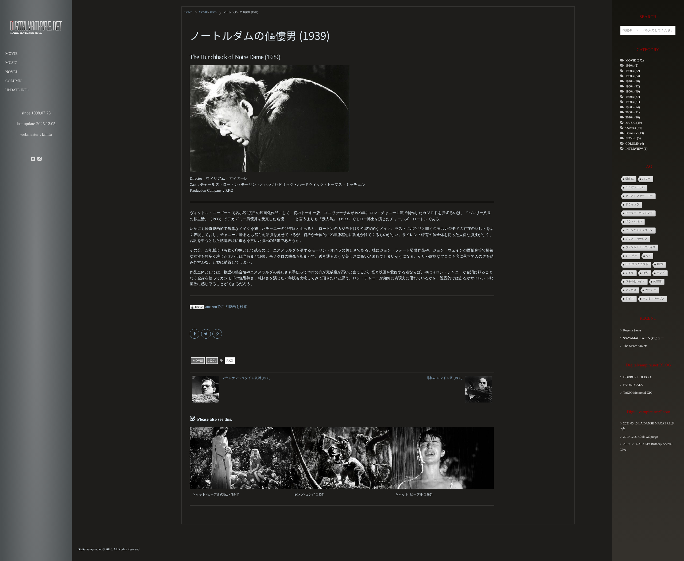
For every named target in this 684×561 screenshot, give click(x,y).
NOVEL (11, 72)
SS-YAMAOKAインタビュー (643, 338)
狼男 (645, 273)
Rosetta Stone (632, 330)
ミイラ (629, 273)
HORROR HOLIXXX (637, 377)
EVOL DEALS (633, 385)
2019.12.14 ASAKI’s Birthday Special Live (646, 446)
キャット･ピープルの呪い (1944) (215, 494)
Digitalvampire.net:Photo (648, 412)
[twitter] (33, 159)
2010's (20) (632, 117)
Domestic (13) (634, 133)
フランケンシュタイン (639, 230)
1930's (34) (632, 76)
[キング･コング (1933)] (341, 458)
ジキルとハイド (635, 281)
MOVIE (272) (634, 60)
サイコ (629, 298)
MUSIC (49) (633, 123)
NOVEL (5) (633, 138)
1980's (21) (632, 102)
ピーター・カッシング (639, 213)
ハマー (646, 178)
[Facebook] (195, 334)
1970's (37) (632, 97)
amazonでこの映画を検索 (225, 307)
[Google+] (217, 334)
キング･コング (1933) (309, 494)
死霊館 (658, 281)
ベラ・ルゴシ (633, 221)
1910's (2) (631, 65)
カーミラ (650, 290)
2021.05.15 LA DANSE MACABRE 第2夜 (647, 426)
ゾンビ (661, 273)
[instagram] (39, 159)
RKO (229, 360)
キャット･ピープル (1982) (413, 494)
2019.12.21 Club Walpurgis (640, 437)
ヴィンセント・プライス (640, 247)
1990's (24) (632, 107)
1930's (212, 360)
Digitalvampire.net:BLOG (648, 365)
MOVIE (11, 54)
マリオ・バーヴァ (653, 298)
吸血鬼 (629, 178)
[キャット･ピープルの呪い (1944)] (240, 458)
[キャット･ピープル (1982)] (443, 458)
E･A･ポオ (631, 255)
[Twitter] (206, 334)
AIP (648, 255)
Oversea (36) (633, 128)
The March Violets (635, 346)
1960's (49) (632, 91)
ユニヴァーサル (634, 187)
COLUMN (13, 81)
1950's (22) (632, 86)
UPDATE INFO (17, 90)
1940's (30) (632, 81)
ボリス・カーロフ (636, 238)
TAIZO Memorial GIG (637, 392)
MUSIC (11, 63)
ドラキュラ (632, 204)
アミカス (630, 290)
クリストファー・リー (639, 196)
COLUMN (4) (634, 143)
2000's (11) (632, 112)
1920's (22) (632, 71)
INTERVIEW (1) (636, 148)
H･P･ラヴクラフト (636, 264)
